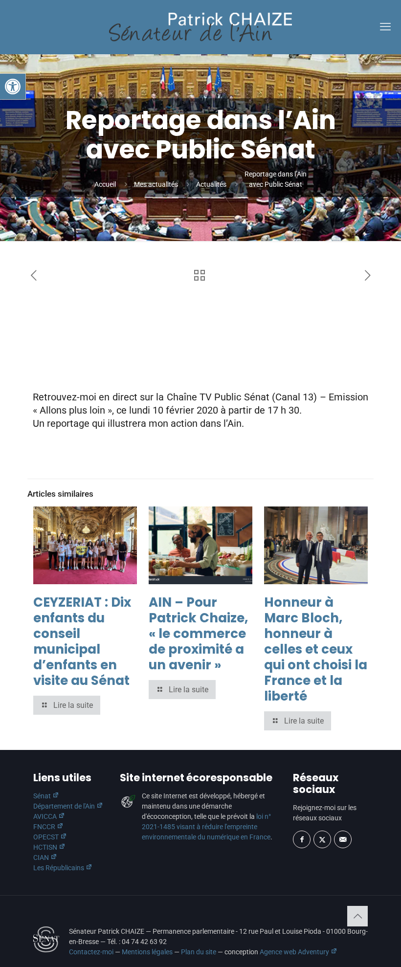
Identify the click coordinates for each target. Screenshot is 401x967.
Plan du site (198, 952)
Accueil (105, 184)
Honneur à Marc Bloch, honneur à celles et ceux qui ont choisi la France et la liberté (315, 649)
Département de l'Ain (64, 806)
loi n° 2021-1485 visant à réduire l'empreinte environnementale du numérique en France (206, 827)
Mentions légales (147, 952)
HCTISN (46, 847)
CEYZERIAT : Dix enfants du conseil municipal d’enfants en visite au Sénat (82, 641)
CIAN (41, 857)
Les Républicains (59, 868)
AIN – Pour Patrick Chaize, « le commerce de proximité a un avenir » (198, 633)
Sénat (42, 796)
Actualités (211, 184)
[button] (12, 86)
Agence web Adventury (295, 952)
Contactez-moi (91, 952)
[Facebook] (302, 839)
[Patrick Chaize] (200, 27)
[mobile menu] (385, 27)
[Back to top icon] (357, 916)
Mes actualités (156, 184)
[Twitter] (322, 839)
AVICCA (45, 816)
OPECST (46, 837)
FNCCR (45, 827)
